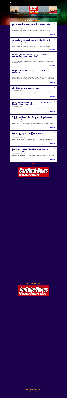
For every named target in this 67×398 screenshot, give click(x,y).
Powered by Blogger (34, 391)
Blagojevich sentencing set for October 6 (26, 88)
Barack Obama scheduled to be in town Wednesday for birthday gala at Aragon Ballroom (31, 103)
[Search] (56, 2)
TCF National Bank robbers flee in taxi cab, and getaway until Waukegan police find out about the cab (32, 118)
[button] (54, 24)
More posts (33, 163)
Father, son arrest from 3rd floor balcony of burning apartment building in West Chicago (30, 134)
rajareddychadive (36, 393)
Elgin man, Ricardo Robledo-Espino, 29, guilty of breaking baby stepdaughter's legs (29, 56)
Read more (52, 34)
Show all (53, 16)
